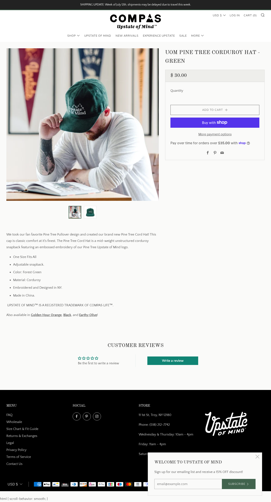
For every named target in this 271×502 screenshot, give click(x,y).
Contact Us (14, 464)
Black (67, 315)
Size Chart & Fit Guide (22, 429)
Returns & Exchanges (21, 436)
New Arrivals (127, 36)
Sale (183, 36)
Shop (71, 36)
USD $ (217, 15)
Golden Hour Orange (46, 315)
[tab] (75, 212)
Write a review (173, 361)
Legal (10, 443)
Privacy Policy (16, 450)
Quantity (176, 90)
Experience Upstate (159, 36)
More (195, 36)
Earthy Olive (88, 315)
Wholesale (14, 422)
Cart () (250, 15)
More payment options (215, 134)
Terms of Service (18, 457)
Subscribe (236, 484)
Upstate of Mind (97, 36)
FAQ (9, 415)
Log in (235, 15)
